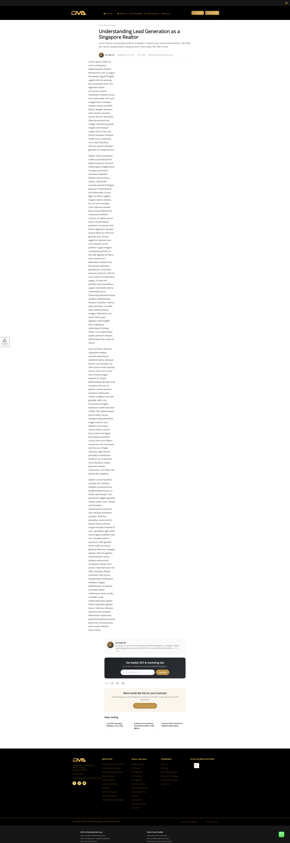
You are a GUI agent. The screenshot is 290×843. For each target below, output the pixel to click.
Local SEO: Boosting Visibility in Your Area (114, 724)
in (123, 683)
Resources (165, 14)
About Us (123, 14)
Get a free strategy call (145, 706)
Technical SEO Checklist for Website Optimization (172, 724)
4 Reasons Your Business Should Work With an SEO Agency (144, 725)
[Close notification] (286, 3)
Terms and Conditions (189, 822)
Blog (105, 25)
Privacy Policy (212, 822)
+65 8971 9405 (145, 3)
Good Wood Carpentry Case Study (159, 841)
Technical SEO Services (88, 841)
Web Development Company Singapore (95, 838)
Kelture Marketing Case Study (158, 838)
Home (101, 25)
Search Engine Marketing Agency (92, 835)
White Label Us (153, 14)
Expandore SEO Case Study (157, 835)
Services (109, 14)
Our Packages (136, 14)
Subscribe (162, 672)
